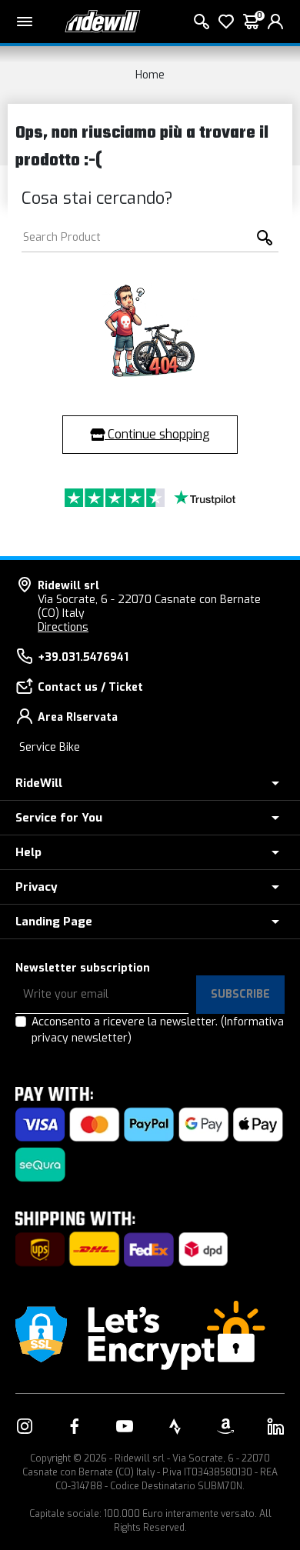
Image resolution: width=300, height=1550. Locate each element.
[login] (275, 21)
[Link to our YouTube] (124, 1426)
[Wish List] (226, 21)
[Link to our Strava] (175, 1426)
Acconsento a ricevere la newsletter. (158, 1030)
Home (150, 75)
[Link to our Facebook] (74, 1426)
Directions (63, 627)
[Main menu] (24, 21)
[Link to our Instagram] (24, 1426)
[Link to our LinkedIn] (275, 1426)
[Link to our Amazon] (225, 1426)
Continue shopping (157, 434)
